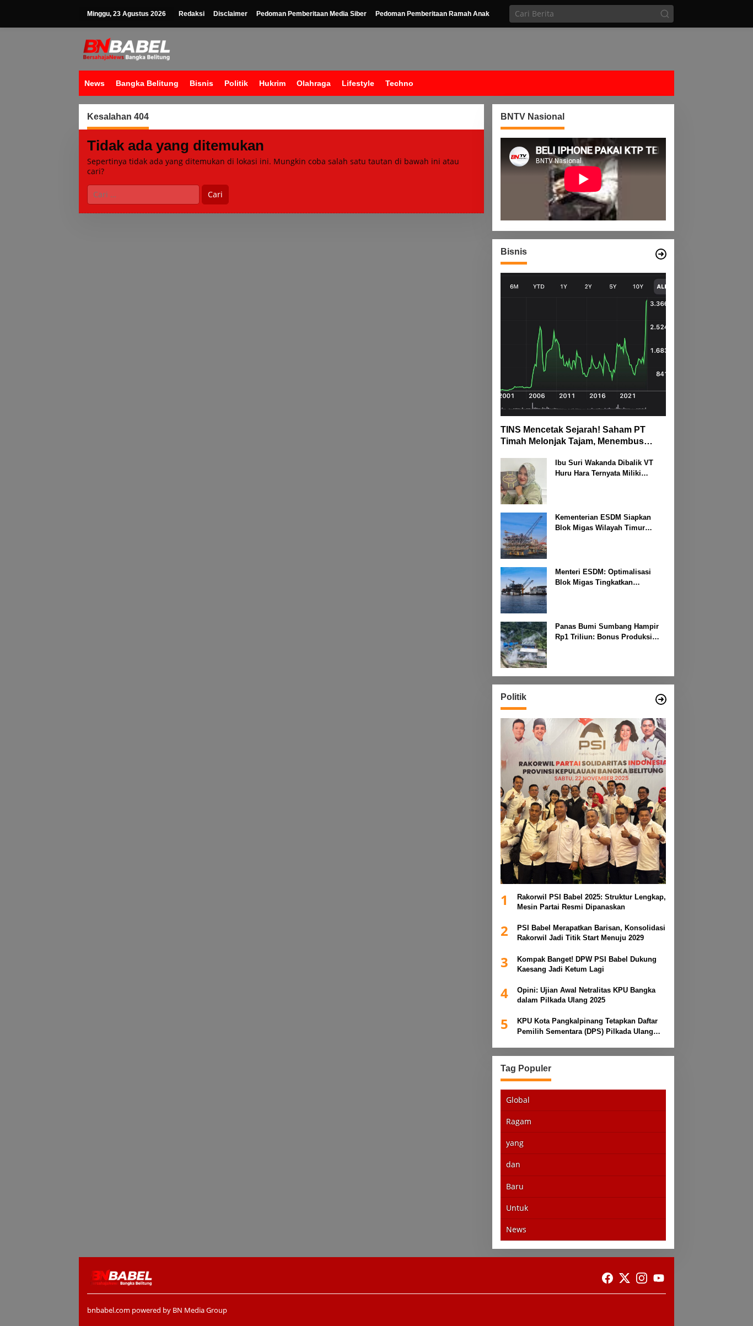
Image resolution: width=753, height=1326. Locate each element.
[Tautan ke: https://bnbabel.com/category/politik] (661, 699)
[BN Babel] (126, 48)
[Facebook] (607, 1278)
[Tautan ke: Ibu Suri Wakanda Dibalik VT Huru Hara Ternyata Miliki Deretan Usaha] (524, 480)
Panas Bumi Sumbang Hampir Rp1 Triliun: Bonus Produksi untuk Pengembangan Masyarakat (607, 632)
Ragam (518, 1121)
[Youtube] (659, 1278)
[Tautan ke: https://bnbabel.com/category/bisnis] (661, 254)
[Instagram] (641, 1278)
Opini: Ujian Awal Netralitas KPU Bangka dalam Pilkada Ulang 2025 (586, 995)
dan (513, 1164)
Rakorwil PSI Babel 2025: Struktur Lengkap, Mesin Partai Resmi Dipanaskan (591, 902)
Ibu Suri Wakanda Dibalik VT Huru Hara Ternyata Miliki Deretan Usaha (604, 468)
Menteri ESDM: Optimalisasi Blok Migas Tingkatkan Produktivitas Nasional (603, 577)
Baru (515, 1186)
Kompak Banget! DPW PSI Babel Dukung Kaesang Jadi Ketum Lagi (587, 964)
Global (518, 1100)
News (516, 1229)
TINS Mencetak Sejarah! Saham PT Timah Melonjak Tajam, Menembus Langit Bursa (573, 436)
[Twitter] (624, 1278)
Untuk (517, 1208)
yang (515, 1143)
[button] (664, 13)
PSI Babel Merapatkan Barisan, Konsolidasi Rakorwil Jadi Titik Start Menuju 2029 (591, 933)
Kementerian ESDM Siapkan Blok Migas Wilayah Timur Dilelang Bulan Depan (603, 522)
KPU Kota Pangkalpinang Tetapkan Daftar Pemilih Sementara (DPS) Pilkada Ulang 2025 (587, 1026)
